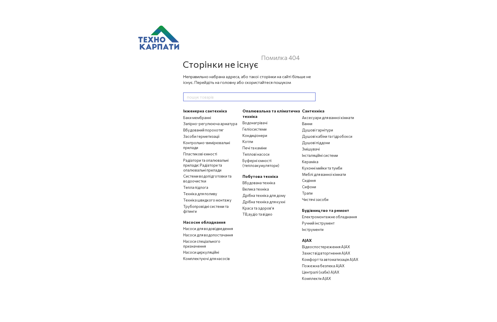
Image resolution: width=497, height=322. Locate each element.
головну (228, 82)
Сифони (309, 186)
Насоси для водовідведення (208, 228)
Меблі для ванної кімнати (324, 174)
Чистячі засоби (315, 199)
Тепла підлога (195, 187)
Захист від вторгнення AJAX (326, 253)
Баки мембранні (197, 117)
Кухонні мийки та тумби (322, 168)
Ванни (307, 123)
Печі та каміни (254, 148)
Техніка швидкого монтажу (207, 200)
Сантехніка (313, 110)
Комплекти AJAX (316, 278)
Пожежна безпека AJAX (323, 265)
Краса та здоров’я (258, 208)
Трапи (307, 193)
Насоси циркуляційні (201, 252)
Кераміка (310, 161)
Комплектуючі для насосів (206, 258)
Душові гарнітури (317, 130)
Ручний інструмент (318, 223)
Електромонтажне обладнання (329, 216)
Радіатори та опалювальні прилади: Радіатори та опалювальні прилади (206, 165)
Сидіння (309, 180)
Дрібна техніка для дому (264, 195)
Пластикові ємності (200, 154)
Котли (247, 141)
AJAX (307, 240)
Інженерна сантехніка (205, 110)
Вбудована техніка (258, 182)
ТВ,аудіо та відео (257, 214)
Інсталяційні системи (320, 155)
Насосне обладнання (204, 222)
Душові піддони (316, 142)
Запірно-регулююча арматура (210, 123)
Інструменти (313, 229)
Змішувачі (311, 149)
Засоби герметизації (201, 136)
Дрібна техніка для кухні (263, 201)
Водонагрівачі (254, 122)
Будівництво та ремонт (325, 210)
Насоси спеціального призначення (201, 243)
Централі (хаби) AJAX (320, 272)
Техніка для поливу (200, 193)
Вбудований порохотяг (203, 130)
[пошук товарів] (311, 97)
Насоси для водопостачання (208, 235)
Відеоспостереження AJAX (326, 246)
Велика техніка (255, 189)
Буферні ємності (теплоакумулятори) (260, 163)
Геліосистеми (254, 129)
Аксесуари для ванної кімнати (328, 117)
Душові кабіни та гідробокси (327, 136)
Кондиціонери (254, 135)
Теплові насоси (255, 154)
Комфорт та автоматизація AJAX (330, 259)
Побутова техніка (260, 176)
